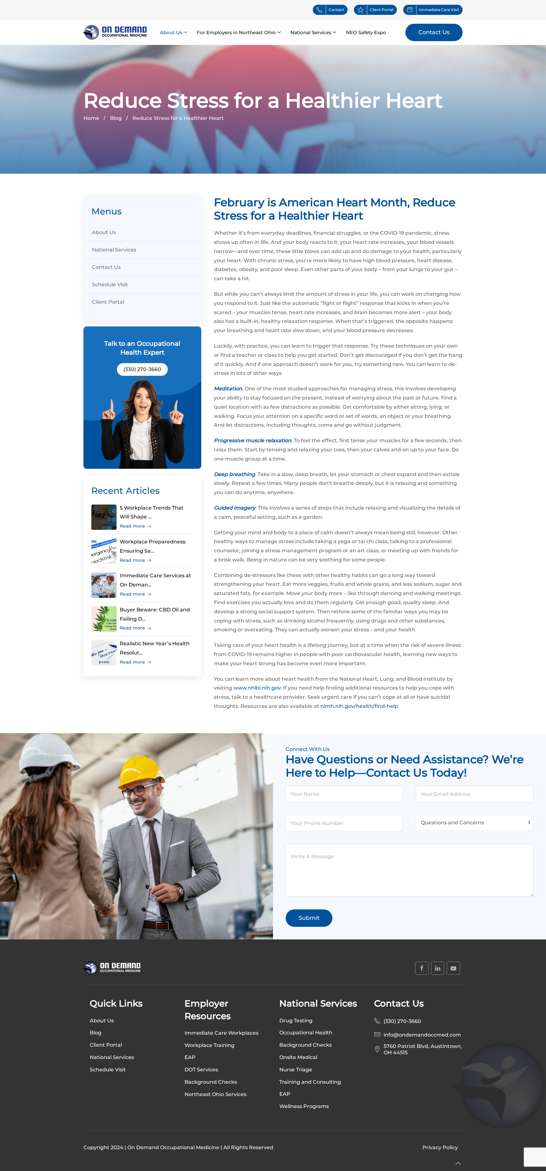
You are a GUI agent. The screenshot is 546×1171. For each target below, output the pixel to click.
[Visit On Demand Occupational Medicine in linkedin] (437, 968)
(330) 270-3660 (142, 369)
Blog (95, 1033)
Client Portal (381, 9)
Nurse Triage (295, 1070)
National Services (114, 250)
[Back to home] (115, 32)
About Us (104, 232)
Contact (336, 9)
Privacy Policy (440, 1147)
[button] (458, 1163)
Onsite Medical (298, 1057)
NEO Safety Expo (366, 32)
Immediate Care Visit (439, 9)
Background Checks (305, 1045)
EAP (284, 1094)
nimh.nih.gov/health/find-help (359, 706)
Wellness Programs (304, 1106)
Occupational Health (305, 1033)
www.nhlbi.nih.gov (257, 688)
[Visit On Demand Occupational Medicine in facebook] (421, 968)
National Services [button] (310, 32)
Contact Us (434, 32)
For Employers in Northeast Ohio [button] (236, 32)
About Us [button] (171, 32)
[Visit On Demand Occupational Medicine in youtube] (453, 968)
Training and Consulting (310, 1082)
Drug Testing (295, 1021)
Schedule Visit (110, 285)
